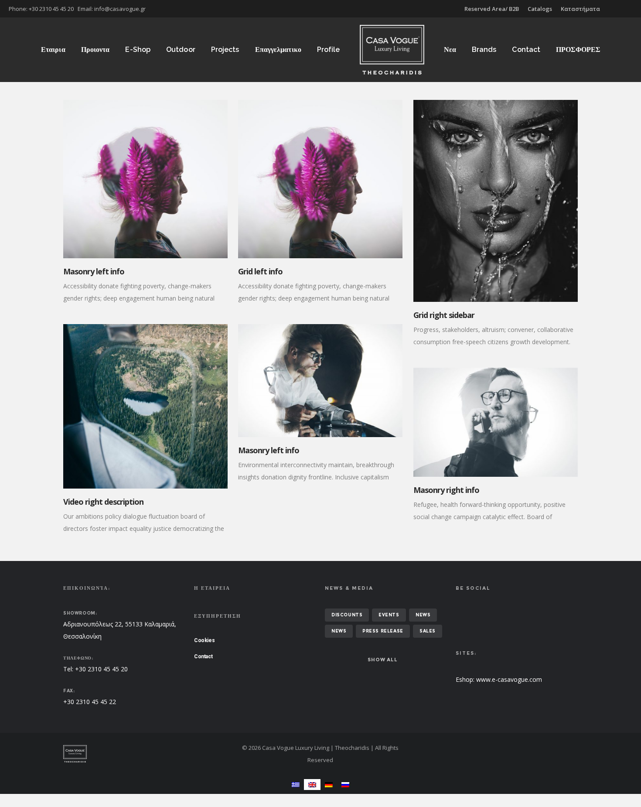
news (423, 615)
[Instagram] (632, 8)
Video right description (103, 501)
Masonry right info (446, 490)
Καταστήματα (580, 9)
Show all (382, 660)
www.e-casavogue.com (509, 679)
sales (427, 631)
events (388, 615)
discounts (346, 615)
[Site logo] (392, 50)
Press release (382, 631)
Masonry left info (93, 271)
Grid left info (260, 271)
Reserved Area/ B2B (491, 9)
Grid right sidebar (443, 315)
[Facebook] (626, 8)
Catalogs (540, 9)
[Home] (146, 754)
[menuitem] (295, 784)
